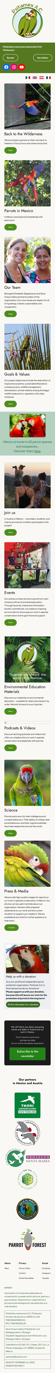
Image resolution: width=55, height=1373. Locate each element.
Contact (11, 927)
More (10, 150)
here (37, 451)
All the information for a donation (23, 1004)
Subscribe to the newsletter (27, 1053)
